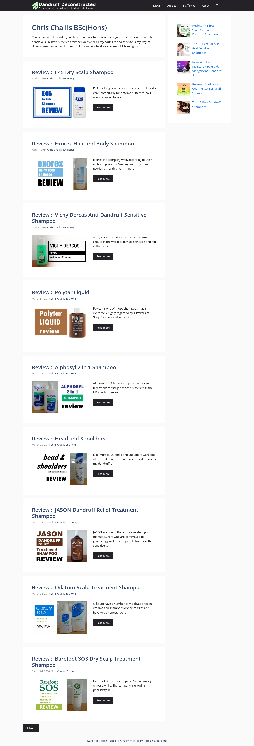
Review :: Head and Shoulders (68, 438)
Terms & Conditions (155, 740)
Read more (103, 107)
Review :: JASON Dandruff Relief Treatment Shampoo (85, 512)
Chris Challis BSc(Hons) (60, 78)
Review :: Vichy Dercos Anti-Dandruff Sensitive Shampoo (89, 217)
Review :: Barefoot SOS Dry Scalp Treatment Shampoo (86, 661)
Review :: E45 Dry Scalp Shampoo (73, 72)
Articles (171, 5)
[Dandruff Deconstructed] (64, 5)
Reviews (156, 5)
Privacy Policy (134, 740)
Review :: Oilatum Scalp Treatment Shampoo (87, 587)
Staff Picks (189, 5)
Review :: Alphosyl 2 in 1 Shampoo (74, 367)
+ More (31, 728)
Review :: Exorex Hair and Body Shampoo (83, 143)
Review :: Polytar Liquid (60, 292)
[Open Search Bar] (217, 5)
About (205, 5)
